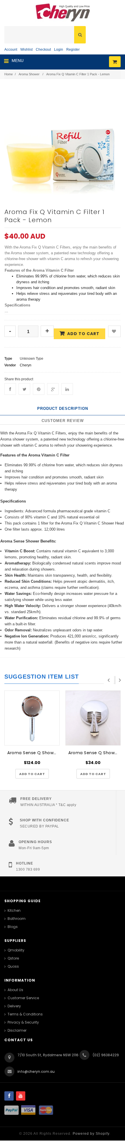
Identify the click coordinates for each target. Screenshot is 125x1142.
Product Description (62, 408)
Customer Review (63, 421)
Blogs (13, 926)
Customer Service (23, 997)
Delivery (14, 1006)
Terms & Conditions (25, 1014)
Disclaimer (17, 1030)
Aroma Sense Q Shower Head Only (33, 753)
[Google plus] (53, 389)
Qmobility (16, 950)
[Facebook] (10, 389)
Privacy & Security (23, 1022)
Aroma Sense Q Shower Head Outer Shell (94, 753)
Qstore (13, 958)
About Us (15, 989)
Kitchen (14, 910)
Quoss (13, 966)
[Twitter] (24, 389)
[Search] (80, 34)
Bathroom (17, 918)
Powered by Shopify (91, 1134)
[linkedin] (67, 389)
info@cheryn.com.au (36, 1071)
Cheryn (25, 365)
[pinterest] (38, 389)
